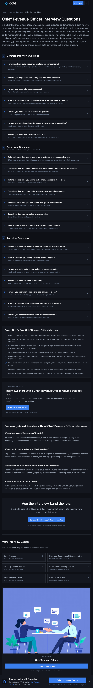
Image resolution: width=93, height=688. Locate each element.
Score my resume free (16, 407)
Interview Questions (16, 12)
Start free (78, 3)
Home (4, 12)
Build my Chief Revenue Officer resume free (46, 520)
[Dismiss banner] (89, 681)
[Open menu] (86, 3)
